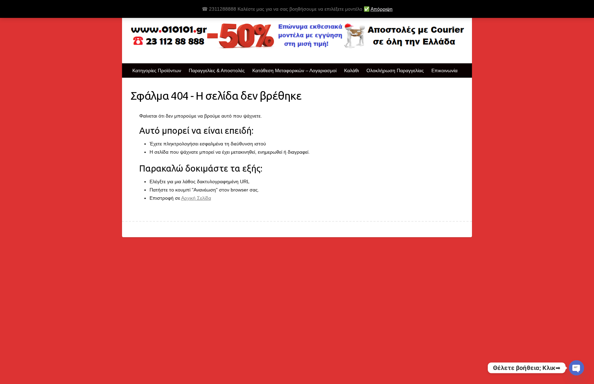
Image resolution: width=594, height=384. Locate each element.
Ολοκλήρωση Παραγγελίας (395, 70)
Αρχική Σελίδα (196, 198)
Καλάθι (351, 70)
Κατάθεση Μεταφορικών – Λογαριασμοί (294, 70)
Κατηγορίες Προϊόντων (156, 70)
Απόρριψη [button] (382, 9)
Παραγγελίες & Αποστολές (217, 70)
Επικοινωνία (444, 70)
